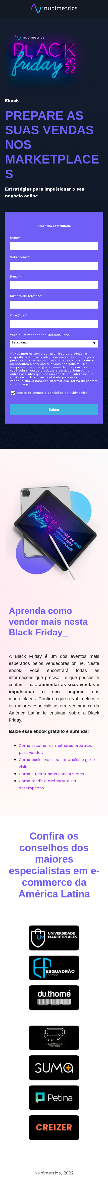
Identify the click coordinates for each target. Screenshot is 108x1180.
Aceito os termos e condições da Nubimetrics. (52, 393)
